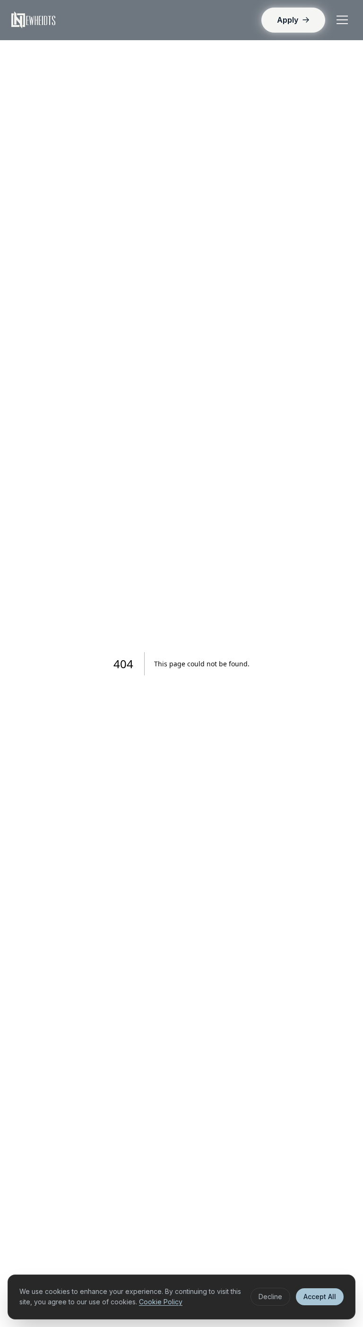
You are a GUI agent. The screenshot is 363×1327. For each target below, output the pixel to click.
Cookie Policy (160, 1302)
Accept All (319, 1297)
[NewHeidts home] (33, 19)
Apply (287, 20)
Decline (270, 1297)
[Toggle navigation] (342, 20)
